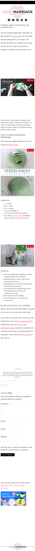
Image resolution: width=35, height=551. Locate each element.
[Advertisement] (13, 529)
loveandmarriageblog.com (9, 380)
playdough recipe (11, 145)
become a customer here (23, 321)
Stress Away (18, 215)
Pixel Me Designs (20, 548)
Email (3, 429)
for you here (26, 335)
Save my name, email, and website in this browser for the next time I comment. (16, 448)
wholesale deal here (21, 218)
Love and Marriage (17, 12)
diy (1, 29)
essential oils (17, 36)
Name (3, 421)
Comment (5, 404)
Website (4, 437)
